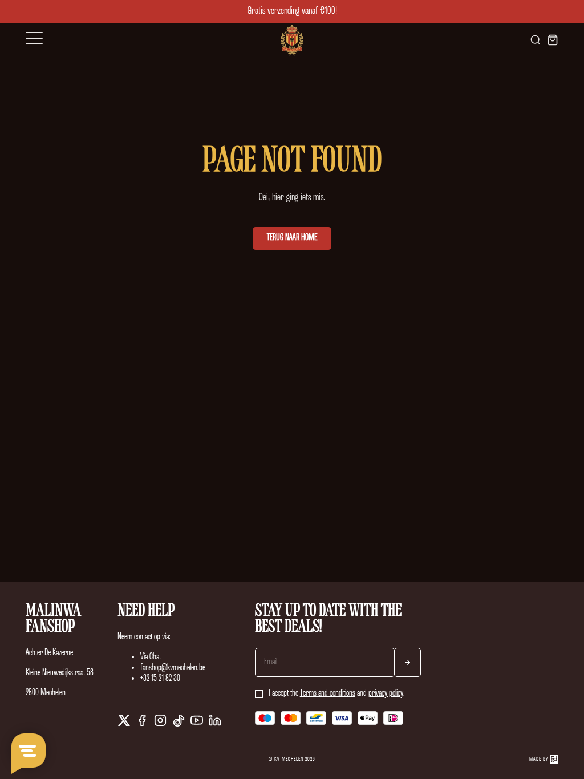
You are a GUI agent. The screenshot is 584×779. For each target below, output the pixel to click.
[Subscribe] (407, 662)
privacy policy (385, 693)
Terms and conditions (327, 693)
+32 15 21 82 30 (160, 678)
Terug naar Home (292, 237)
